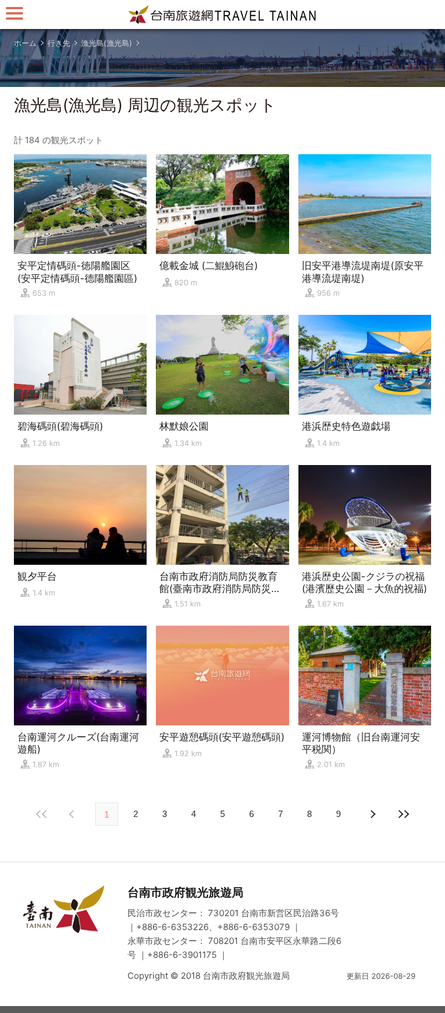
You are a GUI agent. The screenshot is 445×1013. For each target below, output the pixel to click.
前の (372, 814)
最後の (403, 814)
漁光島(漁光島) (106, 43)
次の (73, 814)
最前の (41, 814)
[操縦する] (14, 13)
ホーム (25, 43)
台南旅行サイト (222, 14)
